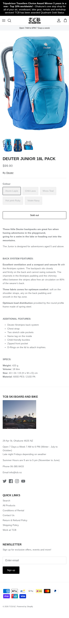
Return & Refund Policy (15, 520)
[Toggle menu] (3, 20)
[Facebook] (11, 481)
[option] (34, 83)
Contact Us (8, 515)
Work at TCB (9, 530)
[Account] (58, 20)
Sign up (11, 570)
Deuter (10, 172)
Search (6, 500)
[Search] (11, 20)
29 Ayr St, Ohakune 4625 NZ (18, 440)
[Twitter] (5, 481)
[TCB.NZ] (34, 21)
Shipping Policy (11, 525)
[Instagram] (17, 481)
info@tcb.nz (15, 472)
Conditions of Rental (13, 510)
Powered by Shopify (25, 606)
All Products (9, 505)
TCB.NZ (12, 606)
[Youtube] (23, 481)
